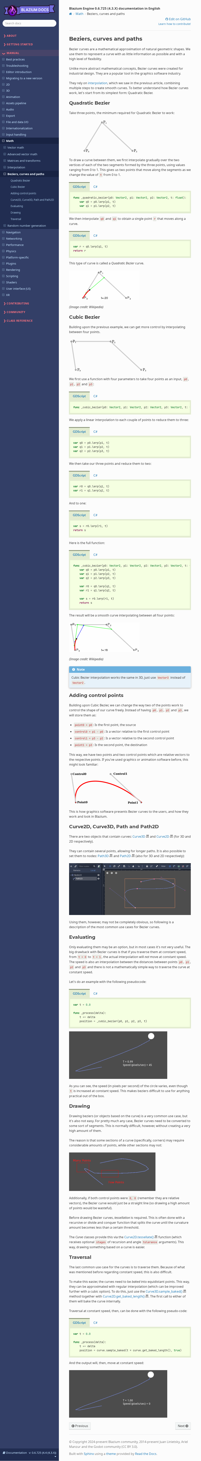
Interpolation (16, 167)
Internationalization (19, 128)
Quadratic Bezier (20, 180)
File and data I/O (17, 122)
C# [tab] (95, 186)
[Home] (70, 13)
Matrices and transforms (23, 161)
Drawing (16, 212)
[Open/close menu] (3, 59)
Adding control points (23, 193)
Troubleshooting (17, 66)
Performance (15, 245)
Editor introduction (19, 72)
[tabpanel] (130, 202)
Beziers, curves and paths (25, 174)
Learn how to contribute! (174, 24)
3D (8, 90)
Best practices (15, 59)
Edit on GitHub (179, 19)
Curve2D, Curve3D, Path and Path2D (32, 200)
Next (181, 1426)
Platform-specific (17, 257)
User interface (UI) (18, 288)
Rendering (13, 270)
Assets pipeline (16, 103)
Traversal (16, 219)
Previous (81, 1426)
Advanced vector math (22, 154)
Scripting (12, 276)
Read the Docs (145, 1454)
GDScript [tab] (79, 186)
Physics (11, 251)
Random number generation (26, 225)
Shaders (11, 282)
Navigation (13, 232)
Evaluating (17, 206)
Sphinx (89, 1454)
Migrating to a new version (24, 78)
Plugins (11, 263)
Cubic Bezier (18, 187)
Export (10, 116)
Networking (14, 238)
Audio (10, 109)
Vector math (15, 147)
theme (111, 1454)
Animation (13, 97)
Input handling (16, 134)
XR (8, 295)
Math (10, 141)
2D (8, 84)
